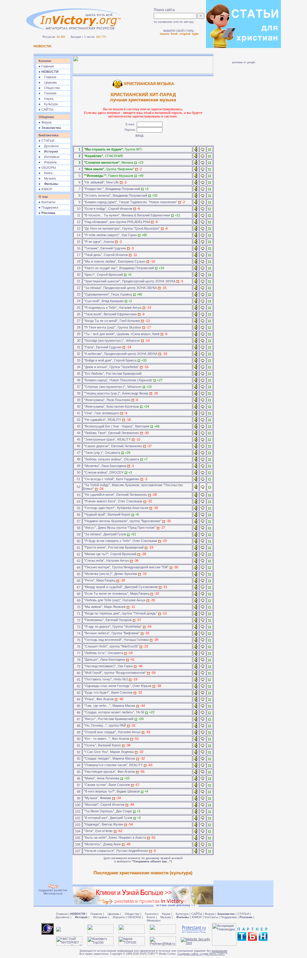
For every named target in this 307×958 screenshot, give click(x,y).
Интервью (49, 157)
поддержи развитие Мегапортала (53, 891)
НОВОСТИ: (43, 46)
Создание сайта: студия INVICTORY (201, 953)
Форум (46, 122)
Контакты (47, 202)
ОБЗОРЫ (48, 167)
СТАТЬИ (47, 140)
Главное (48, 77)
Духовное (49, 146)
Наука (46, 98)
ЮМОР (46, 189)
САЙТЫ (46, 109)
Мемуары (153, 920)
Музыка (48, 178)
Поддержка (49, 207)
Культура (49, 104)
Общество (50, 88)
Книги (46, 173)
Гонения (48, 93)
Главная (47, 66)
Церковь (48, 82)
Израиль (48, 162)
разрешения (219, 950)
